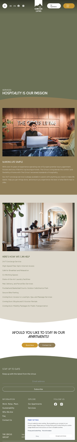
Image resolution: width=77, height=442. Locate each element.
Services (32, 408)
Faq (4, 416)
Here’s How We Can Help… (17, 256)
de (11, 6)
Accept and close (61, 436)
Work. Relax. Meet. (10, 404)
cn (14, 6)
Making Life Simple (12, 162)
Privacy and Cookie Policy (34, 430)
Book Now (68, 5)
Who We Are (7, 412)
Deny (37, 436)
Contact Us (46, 345)
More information (47, 430)
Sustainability (8, 408)
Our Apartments (53, 5)
